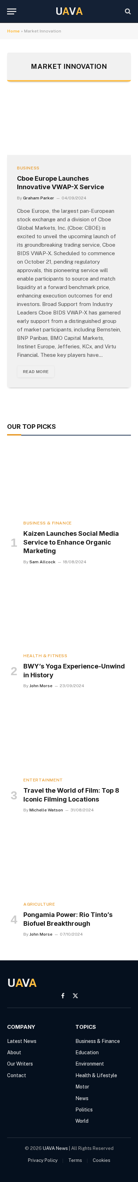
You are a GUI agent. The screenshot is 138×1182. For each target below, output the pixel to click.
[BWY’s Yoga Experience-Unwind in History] (69, 612)
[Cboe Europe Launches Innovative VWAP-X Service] (69, 125)
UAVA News (55, 1148)
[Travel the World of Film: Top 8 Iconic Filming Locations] (69, 736)
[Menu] (11, 11)
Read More (35, 371)
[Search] (127, 11)
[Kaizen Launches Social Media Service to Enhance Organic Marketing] (69, 479)
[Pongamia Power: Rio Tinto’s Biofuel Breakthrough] (69, 860)
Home (13, 31)
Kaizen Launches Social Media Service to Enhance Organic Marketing (71, 542)
